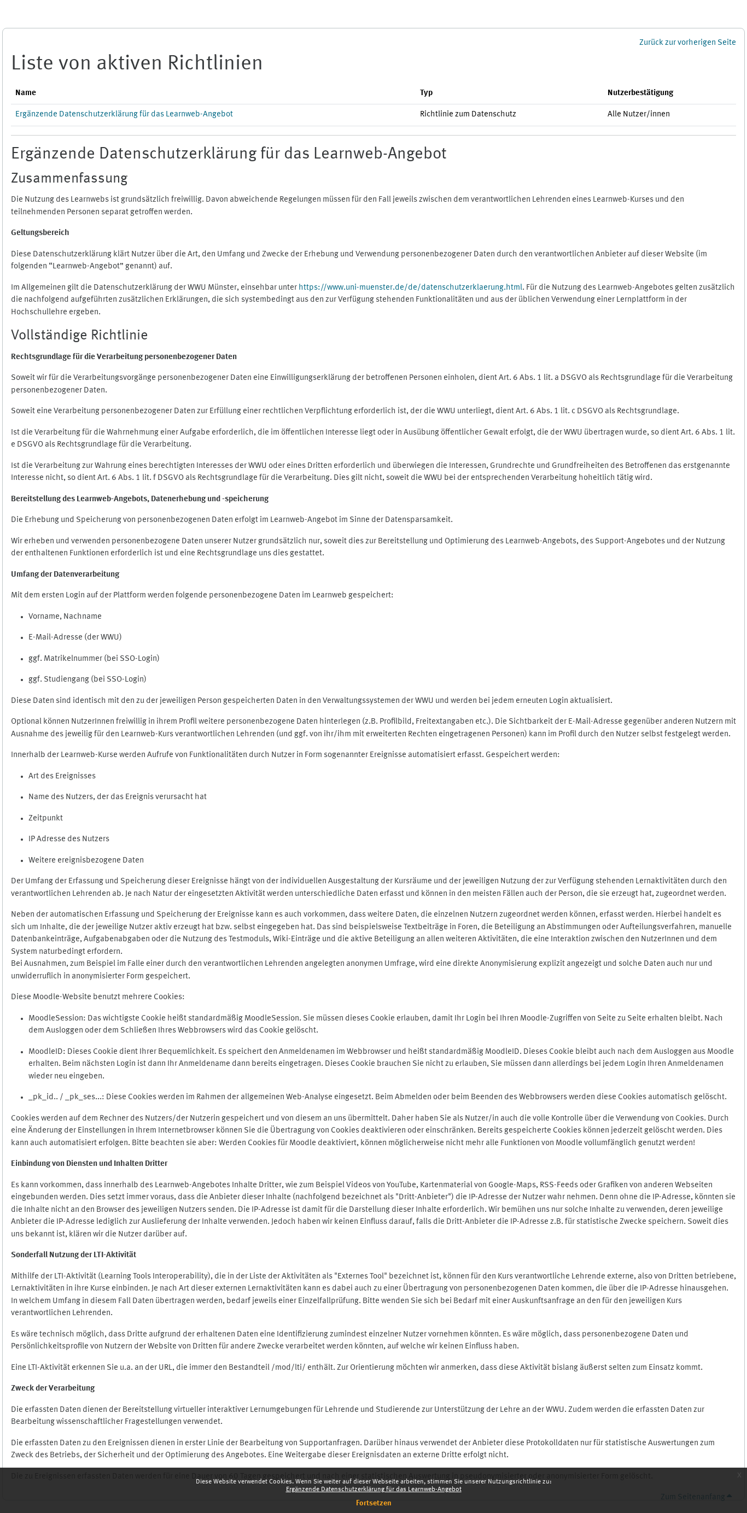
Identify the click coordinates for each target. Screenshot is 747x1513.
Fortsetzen (374, 1503)
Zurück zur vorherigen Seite (687, 43)
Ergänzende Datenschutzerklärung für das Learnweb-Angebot (374, 1489)
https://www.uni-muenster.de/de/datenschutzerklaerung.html (410, 288)
